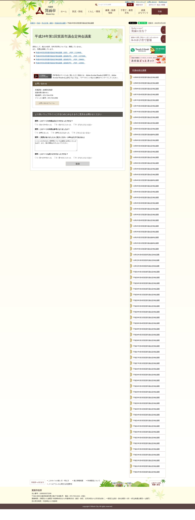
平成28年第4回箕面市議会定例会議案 (146, 323)
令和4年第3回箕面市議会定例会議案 (146, 174)
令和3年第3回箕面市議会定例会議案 (146, 203)
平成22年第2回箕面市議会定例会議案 (146, 472)
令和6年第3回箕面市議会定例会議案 (146, 123)
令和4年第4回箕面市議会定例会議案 (146, 169)
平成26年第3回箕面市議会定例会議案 (146, 375)
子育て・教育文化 (127, 11)
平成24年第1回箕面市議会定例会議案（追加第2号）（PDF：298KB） (60, 59)
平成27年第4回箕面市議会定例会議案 (146, 346)
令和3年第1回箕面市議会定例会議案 (146, 214)
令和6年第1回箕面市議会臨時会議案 (146, 134)
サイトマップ (141, 2)
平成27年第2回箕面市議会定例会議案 (146, 357)
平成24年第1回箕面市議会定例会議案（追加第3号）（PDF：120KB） (60, 63)
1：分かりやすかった (44, 125)
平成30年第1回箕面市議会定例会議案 (146, 295)
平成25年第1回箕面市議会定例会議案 (146, 409)
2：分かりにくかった (63, 125)
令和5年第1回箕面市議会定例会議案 (146, 163)
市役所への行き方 (37, 482)
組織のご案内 (130, 2)
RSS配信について (93, 480)
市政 (160, 11)
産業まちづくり (143, 11)
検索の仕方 (139, 5)
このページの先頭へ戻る (156, 484)
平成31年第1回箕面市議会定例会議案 (146, 272)
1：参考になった (43, 133)
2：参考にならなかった (61, 133)
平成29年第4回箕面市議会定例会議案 (146, 300)
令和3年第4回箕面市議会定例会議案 (146, 197)
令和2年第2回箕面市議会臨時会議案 (146, 237)
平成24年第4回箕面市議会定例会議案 (146, 415)
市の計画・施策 (47, 23)
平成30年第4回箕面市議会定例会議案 (146, 277)
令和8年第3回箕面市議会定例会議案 (146, 77)
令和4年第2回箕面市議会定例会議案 (146, 186)
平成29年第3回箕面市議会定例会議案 (146, 306)
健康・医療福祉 (110, 11)
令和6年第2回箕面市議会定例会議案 (146, 129)
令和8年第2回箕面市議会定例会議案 (146, 83)
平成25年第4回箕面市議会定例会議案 (146, 392)
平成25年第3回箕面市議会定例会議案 (146, 397)
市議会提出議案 (60, 23)
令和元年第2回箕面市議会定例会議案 (146, 266)
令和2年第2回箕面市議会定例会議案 (146, 232)
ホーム (64, 11)
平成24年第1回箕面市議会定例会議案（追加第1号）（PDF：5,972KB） (61, 56)
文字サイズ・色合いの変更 (157, 5)
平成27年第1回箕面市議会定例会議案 (146, 363)
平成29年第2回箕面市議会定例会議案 (146, 312)
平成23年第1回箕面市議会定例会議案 (146, 455)
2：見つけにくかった (63, 158)
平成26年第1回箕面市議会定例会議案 (146, 386)
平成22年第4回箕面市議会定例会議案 (146, 460)
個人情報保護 (78, 480)
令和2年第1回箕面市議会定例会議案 (146, 249)
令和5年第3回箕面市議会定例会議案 (146, 152)
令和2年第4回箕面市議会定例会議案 (146, 220)
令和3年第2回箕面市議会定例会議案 (146, 209)
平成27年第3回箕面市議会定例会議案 (146, 352)
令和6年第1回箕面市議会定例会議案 (146, 140)
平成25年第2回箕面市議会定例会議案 (146, 403)
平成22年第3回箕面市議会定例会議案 (146, 466)
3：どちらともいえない (83, 125)
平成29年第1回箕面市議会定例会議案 (146, 317)
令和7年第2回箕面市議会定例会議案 (146, 106)
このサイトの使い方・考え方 (58, 480)
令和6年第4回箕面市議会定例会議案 (146, 117)
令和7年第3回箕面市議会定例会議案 (146, 100)
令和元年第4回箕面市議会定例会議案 (146, 255)
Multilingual (163, 2)
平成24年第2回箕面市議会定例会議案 (146, 426)
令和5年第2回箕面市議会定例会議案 (146, 157)
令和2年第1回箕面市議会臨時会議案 (146, 243)
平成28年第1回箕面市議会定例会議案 (146, 340)
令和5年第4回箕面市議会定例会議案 (146, 146)
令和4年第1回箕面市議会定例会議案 (146, 192)
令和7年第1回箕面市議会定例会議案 (146, 112)
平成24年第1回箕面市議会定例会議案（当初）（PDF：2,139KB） (59, 52)
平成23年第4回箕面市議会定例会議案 (146, 437)
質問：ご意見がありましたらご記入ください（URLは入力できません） (60, 137)
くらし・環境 (94, 11)
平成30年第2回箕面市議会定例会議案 (146, 289)
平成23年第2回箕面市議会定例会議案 (146, 449)
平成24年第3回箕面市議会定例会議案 (146, 420)
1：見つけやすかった (44, 158)
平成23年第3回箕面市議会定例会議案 (146, 443)
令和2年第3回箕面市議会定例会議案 (146, 226)
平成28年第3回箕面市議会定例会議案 (146, 329)
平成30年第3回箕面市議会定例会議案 (146, 283)
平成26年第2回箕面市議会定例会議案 (146, 380)
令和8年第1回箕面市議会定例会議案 (146, 89)
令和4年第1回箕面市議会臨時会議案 (146, 180)
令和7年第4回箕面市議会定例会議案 (146, 94)
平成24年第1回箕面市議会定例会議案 (146, 432)
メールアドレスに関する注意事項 (60, 484)
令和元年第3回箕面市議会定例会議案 (146, 260)
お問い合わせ (152, 2)
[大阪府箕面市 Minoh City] (46, 10)
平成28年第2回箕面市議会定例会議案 (146, 335)
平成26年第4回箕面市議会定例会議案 (146, 369)
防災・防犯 (77, 11)
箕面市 (32, 23)
